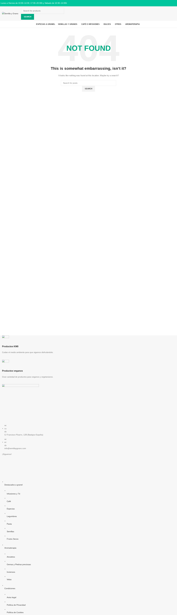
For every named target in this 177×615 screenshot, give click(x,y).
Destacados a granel (13, 485)
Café (9, 501)
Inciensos (11, 572)
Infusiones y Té (13, 494)
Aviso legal (11, 597)
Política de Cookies (15, 612)
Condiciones (9, 588)
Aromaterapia (10, 548)
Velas (9, 579)
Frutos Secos (12, 539)
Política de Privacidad (16, 605)
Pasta (9, 524)
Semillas (10, 531)
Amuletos (11, 557)
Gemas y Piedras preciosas (19, 564)
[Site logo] (10, 13)
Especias (11, 509)
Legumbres (12, 516)
